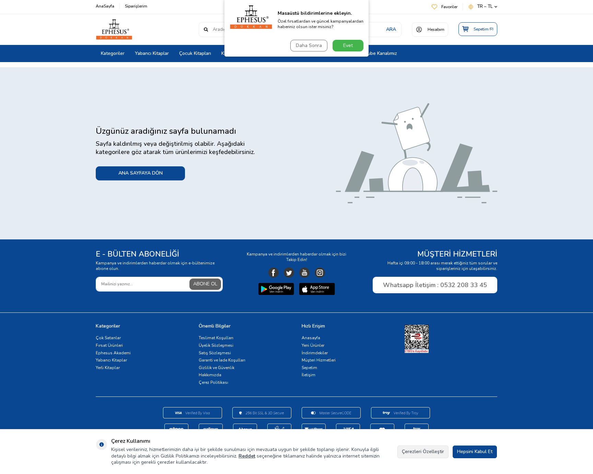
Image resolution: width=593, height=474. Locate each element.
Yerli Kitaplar (108, 367)
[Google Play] (276, 290)
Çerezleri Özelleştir (423, 451)
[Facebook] (273, 273)
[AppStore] (317, 290)
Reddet (247, 456)
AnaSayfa (105, 6)
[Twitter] (289, 273)
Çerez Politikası (213, 382)
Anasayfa (311, 338)
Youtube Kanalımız (377, 53)
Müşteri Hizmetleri (319, 360)
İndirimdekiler (315, 353)
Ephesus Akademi (113, 353)
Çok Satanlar (108, 338)
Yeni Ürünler (313, 345)
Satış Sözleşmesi (215, 353)
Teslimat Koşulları (216, 338)
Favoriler (449, 7)
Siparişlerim (136, 6)
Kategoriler (113, 53)
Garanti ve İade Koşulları (222, 360)
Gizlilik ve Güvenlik (216, 367)
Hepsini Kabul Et (474, 451)
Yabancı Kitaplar (152, 53)
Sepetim (309, 367)
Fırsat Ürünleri (109, 345)
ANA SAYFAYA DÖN (140, 173)
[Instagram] (320, 273)
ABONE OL (205, 284)
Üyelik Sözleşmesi (216, 345)
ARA (391, 29)
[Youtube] (304, 273)
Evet (348, 45)
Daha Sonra (309, 45)
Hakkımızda (210, 375)
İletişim (308, 375)
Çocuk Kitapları (195, 53)
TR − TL (485, 7)
